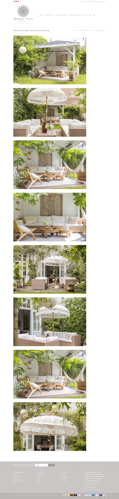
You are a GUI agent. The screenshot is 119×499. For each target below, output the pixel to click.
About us (81, 15)
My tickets (64, 478)
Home (41, 15)
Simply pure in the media (20, 476)
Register (63, 474)
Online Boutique (61, 15)
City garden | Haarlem (99, 30)
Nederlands (14, 1)
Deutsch (16, 1)
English (18, 1)
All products (40, 474)
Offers (39, 478)
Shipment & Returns (19, 480)
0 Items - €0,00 (88, 1)
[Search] (93, 15)
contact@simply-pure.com (94, 489)
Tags (38, 480)
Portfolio (89, 30)
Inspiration (73, 15)
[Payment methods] (64, 495)
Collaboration (17, 478)
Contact (88, 15)
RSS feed (39, 482)
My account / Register (100, 1)
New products (41, 476)
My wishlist (64, 480)
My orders (63, 476)
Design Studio (49, 15)
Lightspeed (26, 496)
